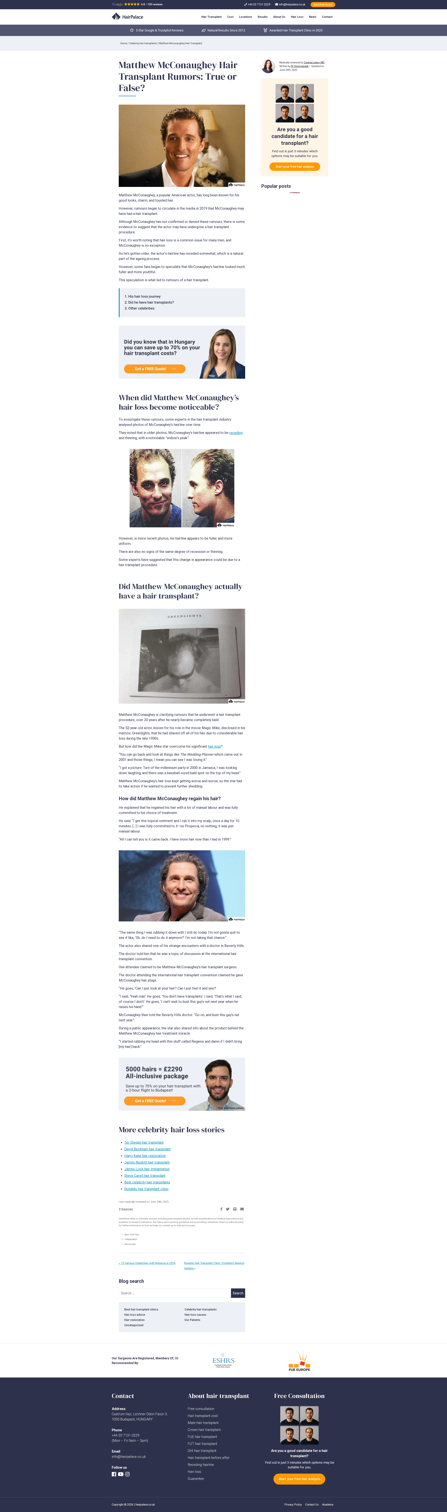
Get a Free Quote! (323, 4)
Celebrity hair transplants (143, 43)
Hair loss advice (134, 1314)
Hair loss (194, 1472)
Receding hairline (201, 1465)
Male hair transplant (203, 1423)
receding (236, 433)
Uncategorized (133, 1325)
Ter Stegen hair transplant (144, 1142)
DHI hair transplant (202, 1451)
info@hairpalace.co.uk (129, 1457)
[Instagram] (128, 1475)
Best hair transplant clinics (141, 1309)
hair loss (214, 746)
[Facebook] (115, 1475)
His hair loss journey (144, 296)
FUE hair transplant (202, 1437)
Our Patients (192, 1320)
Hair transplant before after (209, 1458)
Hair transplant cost (203, 1416)
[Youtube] (121, 1475)
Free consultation (201, 1409)
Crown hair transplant (204, 1430)
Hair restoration (134, 1320)
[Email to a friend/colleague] (242, 1209)
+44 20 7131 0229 (125, 1435)
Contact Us (312, 1504)
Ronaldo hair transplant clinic (146, 1189)
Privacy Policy (293, 1504)
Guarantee (196, 1479)
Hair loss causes (195, 1314)
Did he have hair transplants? (151, 302)
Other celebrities (141, 308)
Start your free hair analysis (295, 166)
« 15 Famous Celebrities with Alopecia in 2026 (147, 1263)
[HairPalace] (127, 16)
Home (123, 43)
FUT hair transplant (202, 1444)
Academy (328, 1504)
